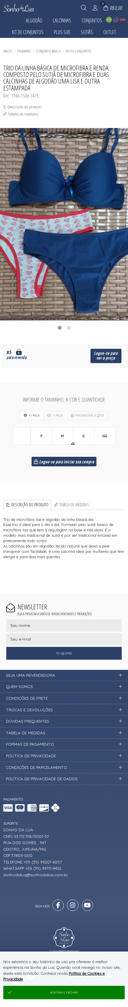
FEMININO (24, 51)
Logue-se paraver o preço (106, 355)
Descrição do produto (30, 505)
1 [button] (60, 328)
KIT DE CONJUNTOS (78, 51)
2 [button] (68, 328)
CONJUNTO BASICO (48, 51)
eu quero (64, 653)
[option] (64, 224)
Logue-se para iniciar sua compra (66, 462)
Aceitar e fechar (64, 992)
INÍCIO (7, 51)
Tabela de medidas (74, 505)
